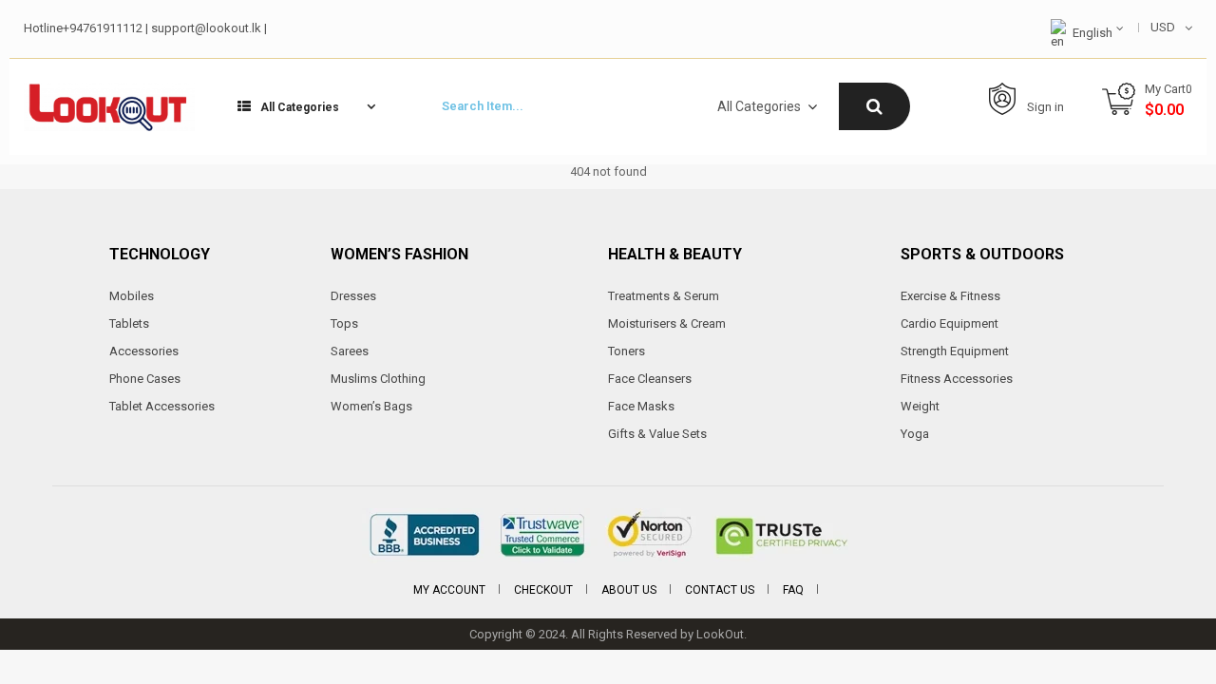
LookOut (720, 634)
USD (1162, 27)
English (1092, 33)
